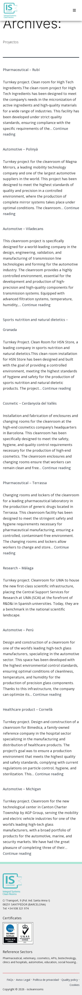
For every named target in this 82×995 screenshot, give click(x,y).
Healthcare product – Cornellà (27, 709)
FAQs (10, 980)
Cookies (75, 985)
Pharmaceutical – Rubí (21, 69)
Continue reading (36, 305)
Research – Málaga (18, 568)
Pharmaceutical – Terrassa (25, 483)
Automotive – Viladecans (23, 228)
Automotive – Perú (18, 630)
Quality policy (69, 980)
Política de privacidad (46, 980)
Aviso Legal (23, 980)
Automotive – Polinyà (20, 149)
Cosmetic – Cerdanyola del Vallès (30, 403)
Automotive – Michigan (22, 789)
